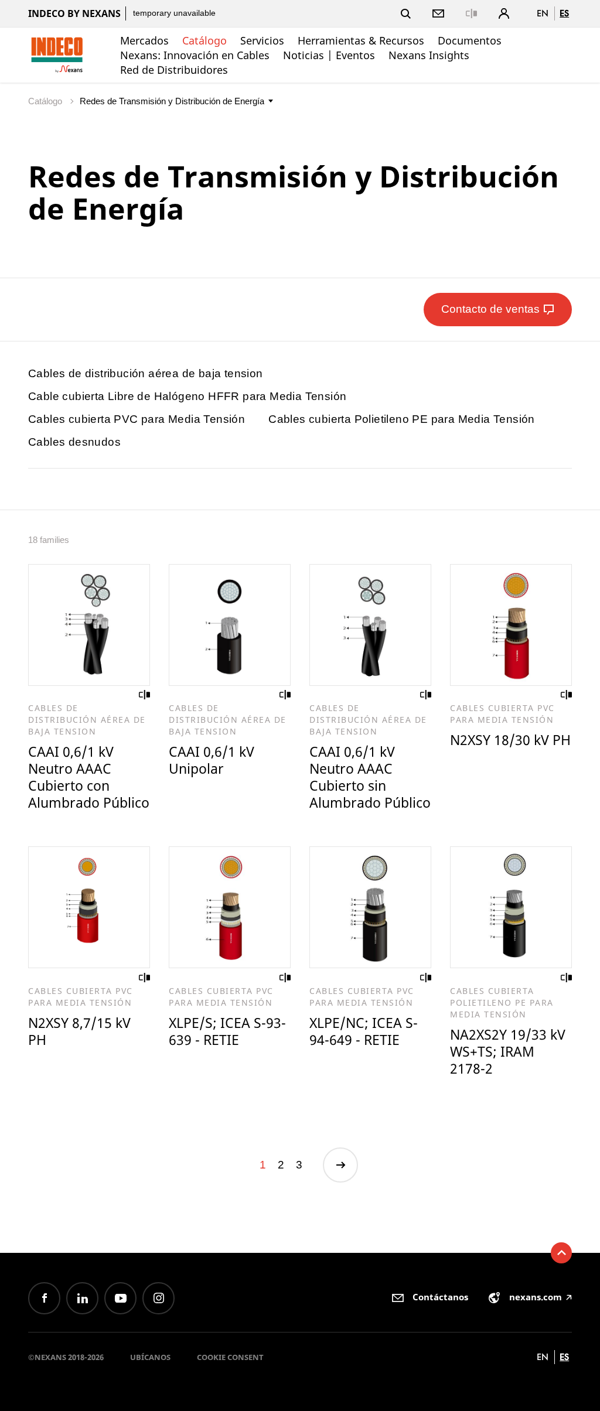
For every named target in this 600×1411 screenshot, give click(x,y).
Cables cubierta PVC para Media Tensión (136, 419)
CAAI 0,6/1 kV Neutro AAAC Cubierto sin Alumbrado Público (370, 777)
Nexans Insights (428, 55)
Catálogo (204, 40)
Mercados (144, 40)
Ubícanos (150, 1357)
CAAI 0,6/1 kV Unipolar (211, 760)
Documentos (470, 40)
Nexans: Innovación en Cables (195, 55)
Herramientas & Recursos (361, 40)
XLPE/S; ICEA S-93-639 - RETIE (227, 1031)
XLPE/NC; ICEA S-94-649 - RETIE (363, 1031)
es (564, 13)
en (542, 13)
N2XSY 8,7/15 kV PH (79, 1031)
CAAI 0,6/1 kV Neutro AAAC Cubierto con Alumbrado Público (88, 777)
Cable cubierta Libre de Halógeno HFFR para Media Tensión (187, 396)
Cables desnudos (74, 442)
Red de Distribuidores (174, 69)
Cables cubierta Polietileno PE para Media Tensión (401, 419)
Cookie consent (230, 1357)
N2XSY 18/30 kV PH (510, 739)
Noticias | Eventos (329, 55)
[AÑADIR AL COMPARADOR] (145, 694)
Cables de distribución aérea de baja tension (145, 373)
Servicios (262, 40)
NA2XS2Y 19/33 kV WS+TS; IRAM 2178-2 (507, 1051)
